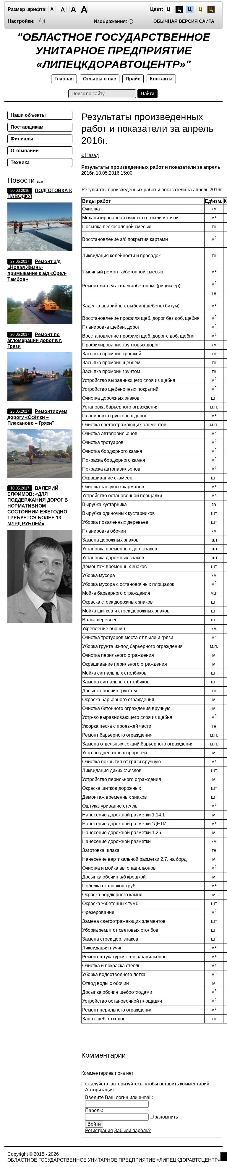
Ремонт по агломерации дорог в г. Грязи (34, 340)
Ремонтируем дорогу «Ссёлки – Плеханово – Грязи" (37, 417)
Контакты (161, 78)
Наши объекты (28, 115)
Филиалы (22, 138)
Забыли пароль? (132, 1130)
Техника (20, 162)
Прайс (133, 78)
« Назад (90, 155)
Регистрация (99, 1130)
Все (40, 181)
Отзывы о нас (99, 78)
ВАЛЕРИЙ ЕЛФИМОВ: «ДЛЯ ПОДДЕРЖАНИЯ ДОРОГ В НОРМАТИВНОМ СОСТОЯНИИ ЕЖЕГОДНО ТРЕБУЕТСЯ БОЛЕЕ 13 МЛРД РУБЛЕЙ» (37, 506)
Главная (64, 78)
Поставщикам (27, 126)
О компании (25, 150)
